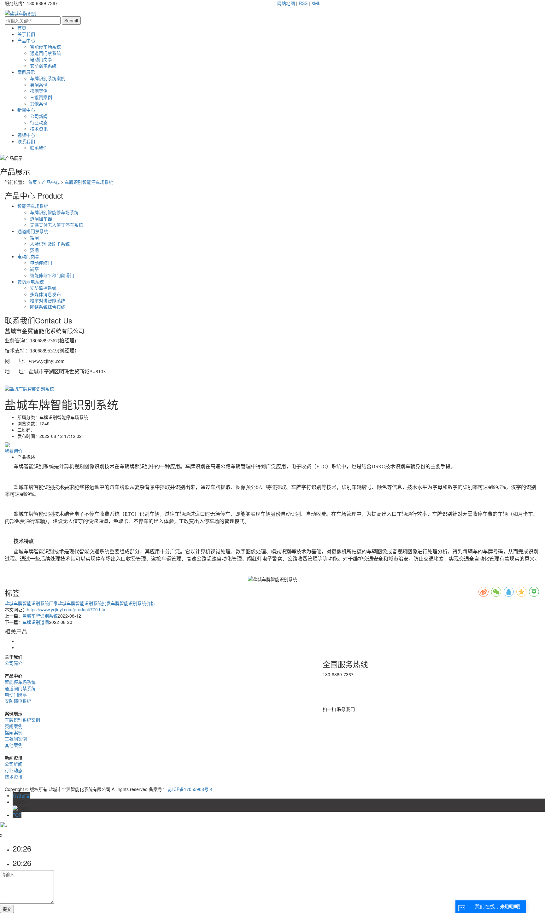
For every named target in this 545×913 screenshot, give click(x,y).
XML (315, 3)
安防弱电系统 (43, 65)
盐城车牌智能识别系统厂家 (31, 603)
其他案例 (39, 103)
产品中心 (26, 40)
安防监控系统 (43, 288)
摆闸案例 (39, 91)
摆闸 (34, 237)
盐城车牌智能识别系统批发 (84, 603)
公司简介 (13, 663)
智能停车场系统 (45, 47)
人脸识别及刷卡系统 (50, 244)
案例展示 (26, 72)
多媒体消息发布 (45, 294)
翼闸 (34, 250)
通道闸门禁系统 (45, 53)
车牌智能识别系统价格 (133, 603)
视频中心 (26, 135)
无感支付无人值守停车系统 (56, 225)
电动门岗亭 (41, 59)
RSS (303, 3)
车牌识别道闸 (35, 622)
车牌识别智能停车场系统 (89, 182)
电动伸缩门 (41, 262)
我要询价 (13, 450)
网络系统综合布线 (47, 307)
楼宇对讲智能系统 (47, 300)
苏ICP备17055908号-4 (190, 789)
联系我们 (26, 141)
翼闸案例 (39, 84)
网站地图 (286, 3)
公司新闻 (39, 116)
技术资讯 (39, 128)
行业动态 (39, 122)
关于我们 (26, 34)
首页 (21, 28)
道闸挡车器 (41, 218)
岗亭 (34, 269)
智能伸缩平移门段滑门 (52, 275)
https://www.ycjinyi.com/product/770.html (67, 609)
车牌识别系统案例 (47, 78)
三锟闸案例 (41, 97)
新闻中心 (26, 110)
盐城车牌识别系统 (40, 616)
